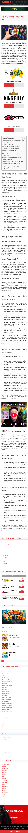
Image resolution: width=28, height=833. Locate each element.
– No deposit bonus (6, 673)
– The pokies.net (5, 764)
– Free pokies (5, 687)
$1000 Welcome (15, 831)
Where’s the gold (6, 544)
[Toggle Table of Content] (23, 138)
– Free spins (4, 689)
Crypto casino (6, 745)
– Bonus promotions (6, 671)
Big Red (4, 561)
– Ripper (3, 796)
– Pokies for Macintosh (7, 711)
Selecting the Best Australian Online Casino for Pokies (12, 158)
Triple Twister (7, 628)
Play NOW (14, 817)
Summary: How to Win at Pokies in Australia (13, 167)
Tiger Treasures (13, 635)
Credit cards (5, 741)
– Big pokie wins (5, 709)
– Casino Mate (5, 768)
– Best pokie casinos (6, 719)
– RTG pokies (4, 724)
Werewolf (5, 563)
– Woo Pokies (5, 770)
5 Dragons (5, 542)
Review (22, 578)
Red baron (5, 559)
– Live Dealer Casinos (6, 670)
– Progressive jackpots (7, 681)
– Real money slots (6, 679)
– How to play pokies (6, 697)
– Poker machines (6, 693)
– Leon (3, 790)
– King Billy (4, 772)
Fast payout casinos (7, 750)
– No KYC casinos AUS (7, 715)
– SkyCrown (4, 780)
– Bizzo (3, 776)
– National (4, 778)
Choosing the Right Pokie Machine (12, 146)
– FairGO (3, 784)
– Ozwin (3, 774)
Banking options (6, 737)
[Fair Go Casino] (14, 73)
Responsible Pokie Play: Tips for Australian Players (12, 164)
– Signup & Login (5, 721)
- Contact (22, 828)
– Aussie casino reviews (7, 703)
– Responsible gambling (7, 707)
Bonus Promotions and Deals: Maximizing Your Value (14, 154)
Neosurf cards (6, 743)
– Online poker (5, 723)
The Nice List (12, 644)
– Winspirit (4, 788)
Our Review (19, 85)
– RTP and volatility (6, 701)
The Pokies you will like (9, 606)
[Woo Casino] (14, 117)
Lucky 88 (5, 551)
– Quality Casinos (5, 677)
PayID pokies (5, 739)
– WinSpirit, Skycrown (6, 717)
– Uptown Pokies (5, 800)
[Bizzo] (5, 597)
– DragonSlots (5, 786)
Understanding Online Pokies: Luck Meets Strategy (13, 141)
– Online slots (5, 683)
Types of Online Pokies (9, 144)
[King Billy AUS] (14, 95)
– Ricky (3, 794)
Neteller (4, 748)
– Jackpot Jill (4, 782)
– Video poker (5, 695)
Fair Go (24, 303)
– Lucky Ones (5, 792)
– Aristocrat (4, 675)
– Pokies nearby (5, 691)
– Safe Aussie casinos (6, 713)
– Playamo (4, 766)
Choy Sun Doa (6, 555)
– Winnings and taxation (7, 705)
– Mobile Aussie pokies (7, 685)
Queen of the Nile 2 (7, 546)
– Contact (4, 726)
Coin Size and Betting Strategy (11, 148)
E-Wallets (5, 747)
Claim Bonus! (9, 85)
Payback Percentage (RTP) (10, 150)
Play (21, 580)
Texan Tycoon (12, 653)
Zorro (4, 553)
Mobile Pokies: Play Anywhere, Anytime (13, 161)
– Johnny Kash (5, 798)
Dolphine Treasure (7, 548)
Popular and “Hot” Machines (10, 152)
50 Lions (4, 550)
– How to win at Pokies (6, 699)
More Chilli (5, 557)
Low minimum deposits (8, 752)
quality (12, 221)
